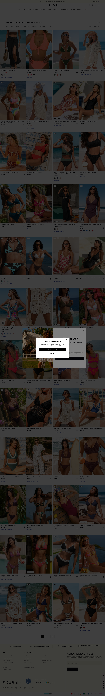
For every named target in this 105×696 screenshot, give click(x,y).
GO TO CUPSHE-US (52, 350)
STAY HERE (52, 354)
